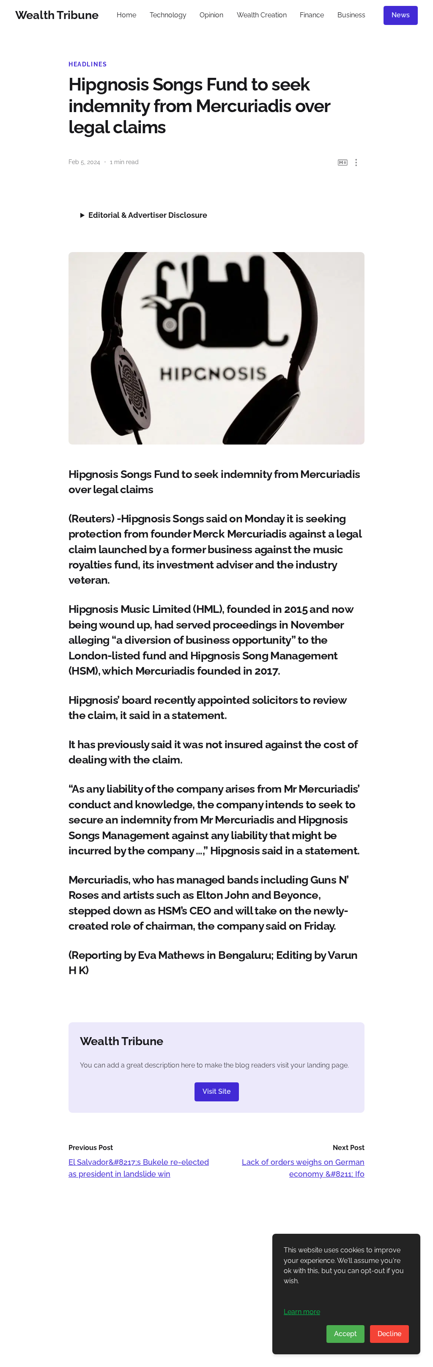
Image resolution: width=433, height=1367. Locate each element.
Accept (345, 1334)
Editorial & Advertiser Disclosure (147, 215)
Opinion (211, 15)
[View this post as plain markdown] (342, 162)
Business (351, 15)
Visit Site (217, 1091)
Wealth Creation (262, 15)
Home (126, 15)
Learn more (302, 1312)
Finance (312, 15)
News (401, 15)
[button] (356, 162)
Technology (168, 15)
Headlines (88, 64)
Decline (389, 1334)
